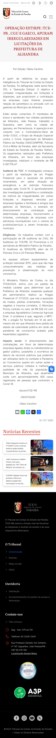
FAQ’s (11, 569)
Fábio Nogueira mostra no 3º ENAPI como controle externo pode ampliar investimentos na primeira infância (16, 447)
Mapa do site (25, 3)
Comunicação (15, 551)
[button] (51, 17)
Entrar (51, 3)
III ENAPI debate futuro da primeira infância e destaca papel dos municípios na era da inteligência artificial (16, 479)
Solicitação (14, 591)
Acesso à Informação (11, 3)
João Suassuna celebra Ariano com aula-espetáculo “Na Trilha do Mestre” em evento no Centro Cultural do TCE (16, 463)
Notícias (13, 557)
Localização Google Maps (24, 653)
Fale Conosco (15, 622)
